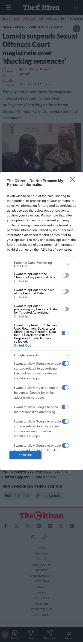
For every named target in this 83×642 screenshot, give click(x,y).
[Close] (74, 181)
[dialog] (41, 321)
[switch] (65, 275)
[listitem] (41, 264)
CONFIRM (26, 455)
